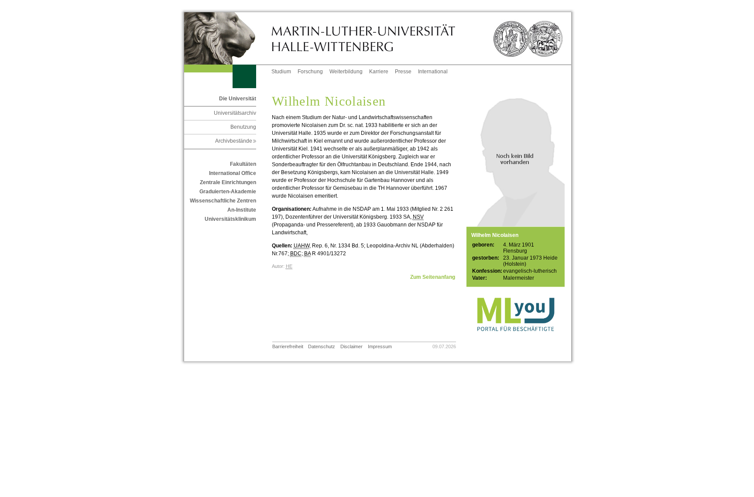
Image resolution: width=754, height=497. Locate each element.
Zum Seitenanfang (432, 277)
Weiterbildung (346, 72)
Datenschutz (321, 346)
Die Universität (237, 99)
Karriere (378, 72)
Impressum (380, 346)
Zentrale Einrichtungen (228, 182)
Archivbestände (235, 141)
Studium (281, 72)
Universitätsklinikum (230, 219)
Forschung (310, 72)
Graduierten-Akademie (227, 192)
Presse (403, 72)
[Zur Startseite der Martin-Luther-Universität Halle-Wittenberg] (227, 38)
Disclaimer (351, 346)
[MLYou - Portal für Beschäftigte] (515, 340)
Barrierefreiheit (287, 346)
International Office (232, 173)
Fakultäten (243, 164)
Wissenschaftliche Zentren (223, 201)
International (433, 72)
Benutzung (243, 127)
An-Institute (241, 210)
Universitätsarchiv (235, 113)
